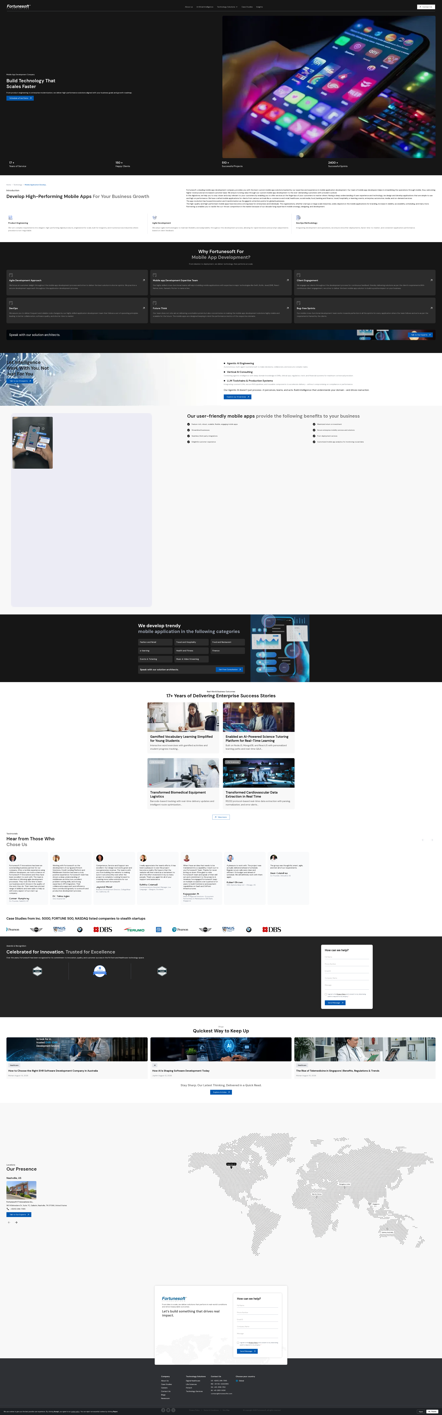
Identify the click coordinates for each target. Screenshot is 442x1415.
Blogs (163, 1395)
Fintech (189, 1388)
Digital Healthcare (193, 1381)
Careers (164, 1388)
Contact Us (165, 1391)
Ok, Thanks (432, 1412)
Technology (17, 185)
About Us (165, 1381)
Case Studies (166, 1384)
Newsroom (165, 1398)
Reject (421, 1412)
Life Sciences (191, 1384)
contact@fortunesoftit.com (221, 1394)
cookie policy (75, 1411)
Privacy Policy (341, 994)
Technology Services (194, 1391)
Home (8, 185)
